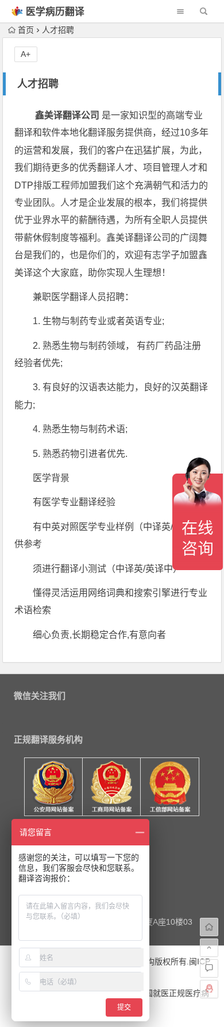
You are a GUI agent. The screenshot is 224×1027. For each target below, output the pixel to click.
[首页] (209, 927)
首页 (26, 29)
